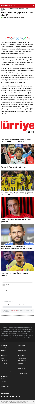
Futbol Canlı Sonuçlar (6, 371)
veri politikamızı (18, 402)
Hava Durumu (21, 366)
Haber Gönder (22, 368)
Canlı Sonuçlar (4, 366)
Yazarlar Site (4, 381)
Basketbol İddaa (22, 350)
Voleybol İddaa (22, 358)
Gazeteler (20, 363)
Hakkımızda (4, 355)
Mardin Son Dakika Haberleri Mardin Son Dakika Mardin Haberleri (14, 9)
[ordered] (12, 304)
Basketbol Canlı (5, 386)
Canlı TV (3, 368)
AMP (2, 389)
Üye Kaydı (3, 350)
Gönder (17, 307)
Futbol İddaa (21, 348)
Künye (2, 353)
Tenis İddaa (4, 384)
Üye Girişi (3, 348)
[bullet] (15, 304)
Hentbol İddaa (21, 353)
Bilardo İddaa (21, 355)
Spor (2, 10)
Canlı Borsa (4, 363)
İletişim (2, 358)
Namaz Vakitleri (22, 371)
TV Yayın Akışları (22, 373)
